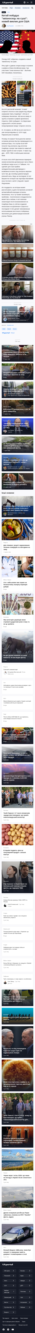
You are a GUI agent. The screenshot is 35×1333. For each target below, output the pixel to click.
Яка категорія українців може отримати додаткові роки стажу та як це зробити (16, 622)
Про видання (6, 1318)
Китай (9, 329)
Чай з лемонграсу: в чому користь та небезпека (17, 979)
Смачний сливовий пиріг (10, 669)
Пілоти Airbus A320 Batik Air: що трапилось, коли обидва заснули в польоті (16, 717)
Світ (9, 12)
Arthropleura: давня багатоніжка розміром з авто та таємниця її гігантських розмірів (17, 686)
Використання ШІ (23, 1325)
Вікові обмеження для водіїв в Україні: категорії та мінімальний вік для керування (17, 702)
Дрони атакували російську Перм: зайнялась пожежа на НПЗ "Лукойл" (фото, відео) (17, 1215)
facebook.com (10, 325)
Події (11, 8)
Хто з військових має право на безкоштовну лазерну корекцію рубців (15, 585)
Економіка (17, 8)
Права (23, 1321)
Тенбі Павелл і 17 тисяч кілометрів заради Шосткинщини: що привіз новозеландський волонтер (16, 815)
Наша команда (24, 1318)
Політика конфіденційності (9, 1325)
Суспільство (26, 8)
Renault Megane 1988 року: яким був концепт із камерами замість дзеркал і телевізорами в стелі (17, 1252)
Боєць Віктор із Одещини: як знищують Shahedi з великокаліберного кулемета (17, 964)
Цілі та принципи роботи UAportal (11, 1321)
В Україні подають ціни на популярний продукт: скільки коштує (14, 852)
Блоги (14, 329)
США (4, 329)
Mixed (12, 332)
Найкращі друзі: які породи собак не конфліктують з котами (13, 948)
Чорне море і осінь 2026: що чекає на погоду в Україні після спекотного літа (17, 1178)
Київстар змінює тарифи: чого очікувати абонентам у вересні (15, 916)
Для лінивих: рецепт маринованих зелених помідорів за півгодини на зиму (16, 547)
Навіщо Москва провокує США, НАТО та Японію (15, 900)
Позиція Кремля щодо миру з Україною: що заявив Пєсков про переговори (16, 932)
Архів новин (15, 1318)
